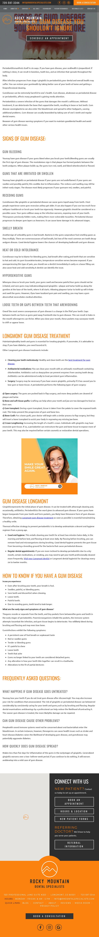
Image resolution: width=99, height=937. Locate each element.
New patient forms (74, 819)
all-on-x (36, 9)
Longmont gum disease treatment (37, 517)
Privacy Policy (49, 906)
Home (5, 9)
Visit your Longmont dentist (37, 558)
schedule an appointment (49, 38)
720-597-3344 (11, 2)
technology (47, 9)
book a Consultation (49, 916)
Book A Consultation (86, 2)
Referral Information (74, 844)
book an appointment (74, 801)
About (52, 903)
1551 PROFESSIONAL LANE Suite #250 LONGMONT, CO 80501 (40, 895)
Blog (25, 903)
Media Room (82, 903)
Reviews (66, 903)
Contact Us (91, 9)
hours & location (74, 811)
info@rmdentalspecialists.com (36, 2)
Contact (38, 903)
